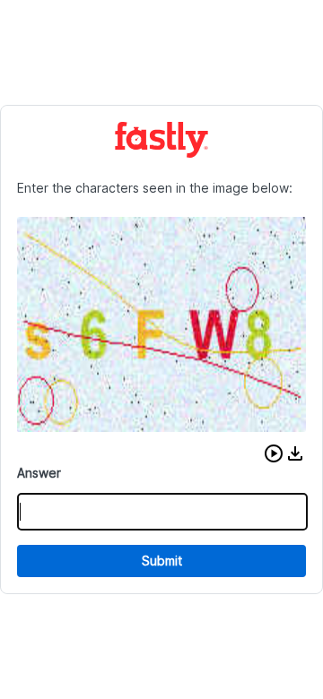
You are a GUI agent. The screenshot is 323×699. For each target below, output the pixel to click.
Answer (39, 472)
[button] (273, 453)
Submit (162, 560)
